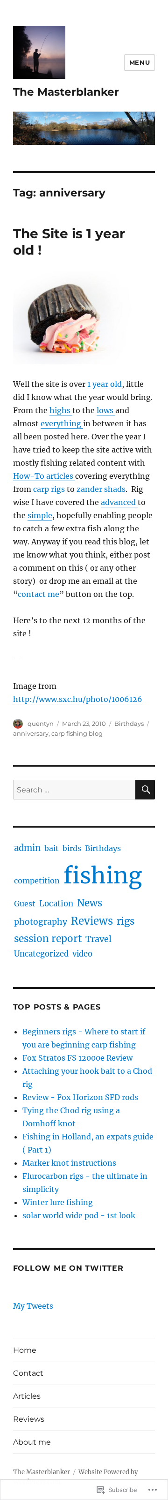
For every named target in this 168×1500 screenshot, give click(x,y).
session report (48, 939)
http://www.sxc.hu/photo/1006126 (77, 699)
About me (32, 1442)
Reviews (92, 920)
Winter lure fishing (57, 1202)
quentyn (41, 723)
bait (51, 848)
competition (37, 880)
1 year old (104, 384)
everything (62, 423)
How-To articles (44, 476)
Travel (98, 939)
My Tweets (33, 1306)
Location (56, 903)
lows (106, 410)
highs (60, 410)
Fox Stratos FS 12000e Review (77, 1058)
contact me (38, 594)
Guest (24, 903)
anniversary (31, 733)
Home (24, 1350)
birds (72, 848)
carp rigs (49, 489)
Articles (27, 1396)
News (89, 903)
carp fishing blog (77, 733)
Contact (28, 1373)
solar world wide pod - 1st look (78, 1215)
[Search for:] (74, 789)
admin (27, 848)
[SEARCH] (145, 789)
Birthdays (129, 723)
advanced (119, 502)
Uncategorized (41, 953)
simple (40, 515)
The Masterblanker (66, 91)
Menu (139, 62)
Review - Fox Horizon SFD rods (80, 1097)
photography (40, 922)
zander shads (101, 489)
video (82, 953)
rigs (125, 921)
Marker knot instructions (69, 1163)
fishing (102, 875)
